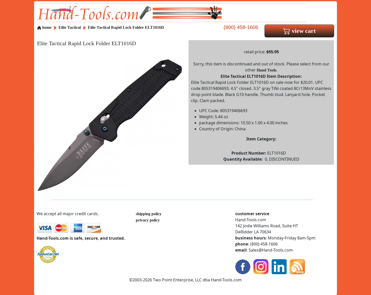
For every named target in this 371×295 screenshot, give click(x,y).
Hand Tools (266, 70)
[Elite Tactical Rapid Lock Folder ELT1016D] (109, 124)
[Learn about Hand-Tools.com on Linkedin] (279, 266)
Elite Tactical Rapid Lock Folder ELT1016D (126, 27)
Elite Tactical (70, 27)
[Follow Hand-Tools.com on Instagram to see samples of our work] (261, 266)
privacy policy (148, 220)
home (46, 27)
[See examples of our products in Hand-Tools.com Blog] (297, 266)
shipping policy (149, 214)
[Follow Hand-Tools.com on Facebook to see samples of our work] (242, 266)
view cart (303, 31)
